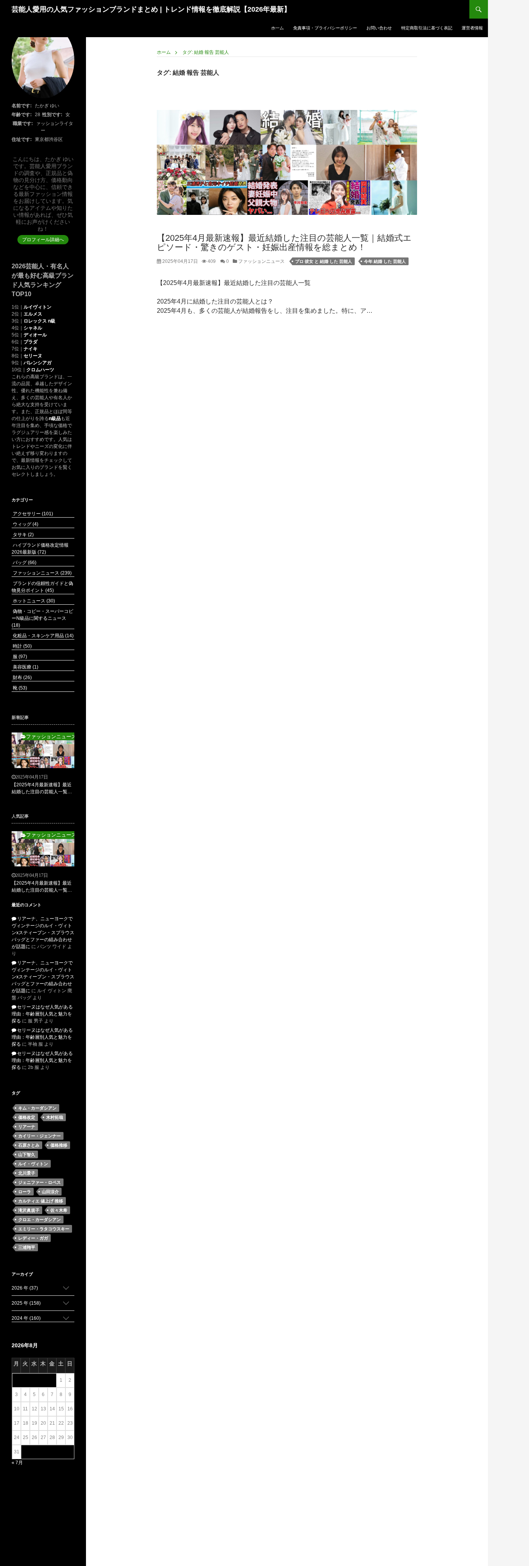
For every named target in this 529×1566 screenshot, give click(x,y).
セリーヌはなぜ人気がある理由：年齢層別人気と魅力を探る (42, 1014)
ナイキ (31, 349)
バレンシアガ (38, 362)
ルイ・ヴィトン (33, 1163)
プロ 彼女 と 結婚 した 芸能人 (323, 261)
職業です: (23, 123)
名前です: (22, 105)
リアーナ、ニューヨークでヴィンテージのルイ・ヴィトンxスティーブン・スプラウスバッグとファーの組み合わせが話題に (43, 932)
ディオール (35, 335)
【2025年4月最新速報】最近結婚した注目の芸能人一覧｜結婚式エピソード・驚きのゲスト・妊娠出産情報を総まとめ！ (284, 242)
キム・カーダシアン (37, 1108)
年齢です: (22, 114)
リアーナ (26, 1126)
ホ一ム (277, 28)
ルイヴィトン (38, 307)
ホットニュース (33, 601)
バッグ (24, 562)
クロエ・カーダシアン (39, 1219)
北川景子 (26, 1173)
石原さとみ (29, 1145)
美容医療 (25, 667)
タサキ (23, 534)
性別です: (52, 114)
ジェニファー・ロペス (39, 1182)
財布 (22, 677)
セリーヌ (33, 355)
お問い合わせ (379, 28)
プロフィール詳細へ (43, 239)
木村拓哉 (54, 1117)
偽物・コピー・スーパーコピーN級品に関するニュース (42, 618)
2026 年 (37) (25, 1288)
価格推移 (58, 1145)
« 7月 (17, 1462)
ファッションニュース (261, 261)
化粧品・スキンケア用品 (43, 635)
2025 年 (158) (26, 1303)
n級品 (55, 418)
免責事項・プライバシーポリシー (325, 28)
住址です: (22, 139)
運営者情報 (472, 28)
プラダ (31, 342)
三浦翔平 (26, 1247)
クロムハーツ (40, 369)
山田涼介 (50, 1191)
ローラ (24, 1191)
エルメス (33, 314)
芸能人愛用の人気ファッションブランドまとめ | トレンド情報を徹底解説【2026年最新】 (151, 9)
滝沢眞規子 (29, 1210)
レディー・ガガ (33, 1238)
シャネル (33, 328)
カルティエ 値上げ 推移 (40, 1201)
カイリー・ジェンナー (39, 1136)
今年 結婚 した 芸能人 (385, 261)
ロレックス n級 (39, 321)
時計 (22, 646)
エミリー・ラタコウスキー (43, 1228)
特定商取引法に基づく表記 (426, 28)
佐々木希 (58, 1210)
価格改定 (26, 1117)
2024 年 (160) (26, 1318)
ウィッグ (25, 524)
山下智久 (26, 1154)
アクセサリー (32, 513)
